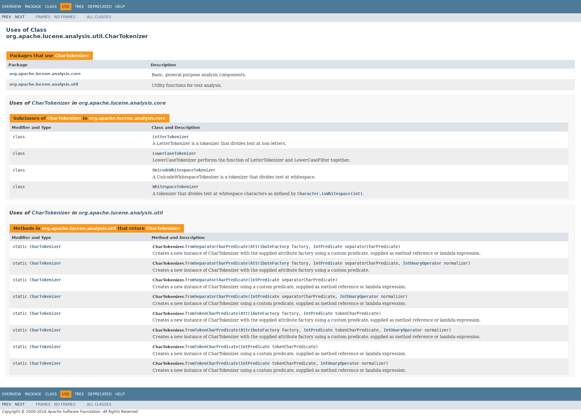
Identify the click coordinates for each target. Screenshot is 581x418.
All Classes (99, 17)
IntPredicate (327, 246)
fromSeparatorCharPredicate (216, 246)
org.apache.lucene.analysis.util (43, 84)
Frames (43, 17)
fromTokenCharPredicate (211, 313)
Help (120, 7)
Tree (79, 7)
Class (51, 7)
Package (33, 7)
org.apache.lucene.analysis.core (45, 73)
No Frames (65, 17)
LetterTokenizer (171, 136)
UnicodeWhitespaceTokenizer (184, 170)
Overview (11, 7)
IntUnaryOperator (422, 263)
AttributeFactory (269, 246)
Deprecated (100, 7)
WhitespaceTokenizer (176, 186)
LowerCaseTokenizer (174, 153)
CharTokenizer (72, 55)
